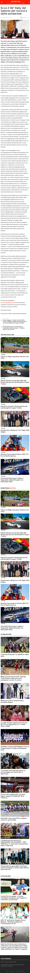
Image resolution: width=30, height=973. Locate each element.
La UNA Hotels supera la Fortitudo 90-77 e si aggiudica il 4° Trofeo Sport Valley (14, 724)
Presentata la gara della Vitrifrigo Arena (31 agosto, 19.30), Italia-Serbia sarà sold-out (15, 867)
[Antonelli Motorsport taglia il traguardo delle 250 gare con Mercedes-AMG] (15, 467)
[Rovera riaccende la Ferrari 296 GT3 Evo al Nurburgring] (15, 443)
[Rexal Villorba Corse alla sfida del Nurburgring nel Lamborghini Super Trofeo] (15, 369)
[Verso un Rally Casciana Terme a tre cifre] (15, 345)
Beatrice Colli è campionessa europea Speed (12, 701)
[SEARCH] (28, 2)
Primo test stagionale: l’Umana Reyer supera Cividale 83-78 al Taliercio (13, 796)
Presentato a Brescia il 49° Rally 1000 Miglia (15, 431)
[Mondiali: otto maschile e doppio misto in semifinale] (15, 809)
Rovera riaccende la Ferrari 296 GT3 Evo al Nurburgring (14, 455)
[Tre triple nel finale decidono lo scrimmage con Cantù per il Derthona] (15, 761)
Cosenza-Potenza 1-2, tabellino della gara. (15, 655)
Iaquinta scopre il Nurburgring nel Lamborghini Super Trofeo (14, 407)
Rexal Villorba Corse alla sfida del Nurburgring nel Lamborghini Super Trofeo (15, 382)
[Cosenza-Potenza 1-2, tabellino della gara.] (15, 645)
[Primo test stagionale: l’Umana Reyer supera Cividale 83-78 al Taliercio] (15, 785)
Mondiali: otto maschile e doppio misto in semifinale (14, 819)
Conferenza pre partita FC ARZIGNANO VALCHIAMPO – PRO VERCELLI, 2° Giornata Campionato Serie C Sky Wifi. (14, 843)
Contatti (12, 971)
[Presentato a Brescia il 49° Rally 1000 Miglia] (15, 419)
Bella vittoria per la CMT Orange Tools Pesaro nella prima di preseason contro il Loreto (13, 678)
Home (7, 971)
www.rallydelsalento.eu (8, 302)
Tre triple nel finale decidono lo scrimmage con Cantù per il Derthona (13, 772)
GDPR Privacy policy (19, 971)
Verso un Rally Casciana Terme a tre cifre (15, 357)
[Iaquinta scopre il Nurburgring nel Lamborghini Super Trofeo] (15, 395)
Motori (3, 354)
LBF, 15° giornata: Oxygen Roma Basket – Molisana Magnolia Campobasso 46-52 (13, 921)
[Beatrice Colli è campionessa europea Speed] (15, 691)
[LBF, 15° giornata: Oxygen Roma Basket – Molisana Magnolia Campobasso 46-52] (15, 911)
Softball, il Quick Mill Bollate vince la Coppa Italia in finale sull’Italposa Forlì (15, 748)
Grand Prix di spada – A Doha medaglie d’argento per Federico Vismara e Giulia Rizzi (14, 898)
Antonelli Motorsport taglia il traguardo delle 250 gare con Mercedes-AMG (12, 480)
